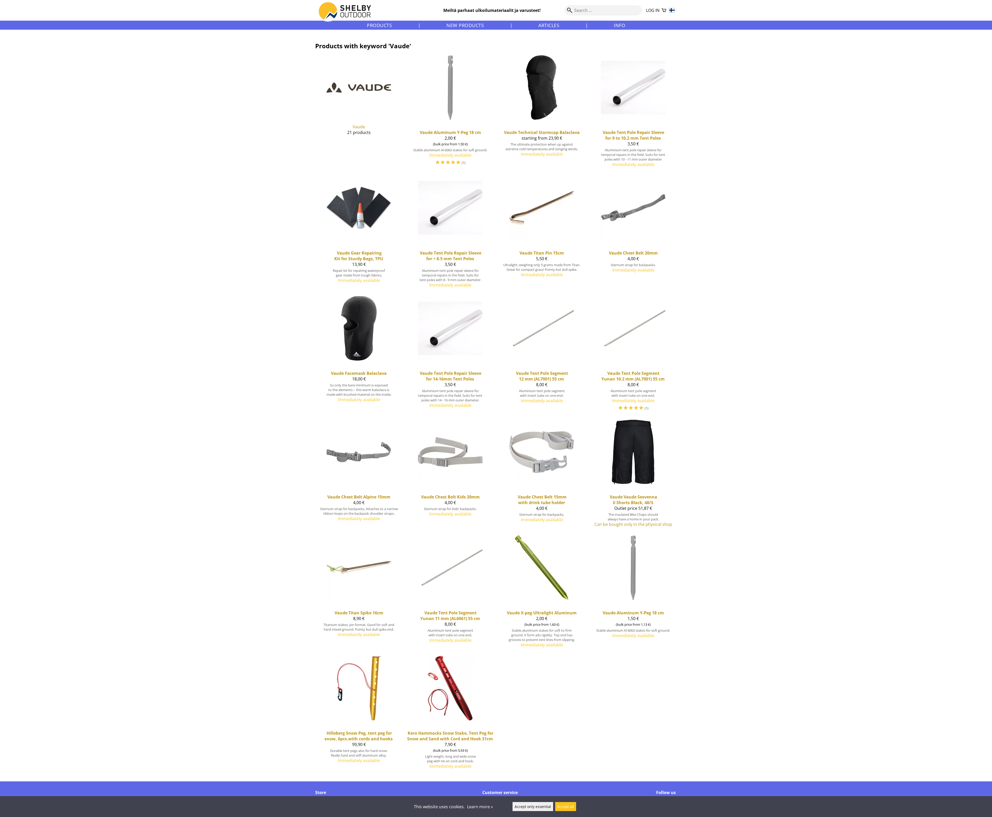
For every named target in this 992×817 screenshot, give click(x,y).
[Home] (348, 15)
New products (465, 25)
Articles (548, 25)
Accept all (565, 806)
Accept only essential (533, 806)
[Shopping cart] (664, 10)
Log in (653, 10)
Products (379, 25)
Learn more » (480, 807)
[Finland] (673, 10)
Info (619, 25)
